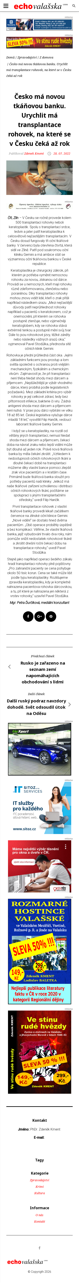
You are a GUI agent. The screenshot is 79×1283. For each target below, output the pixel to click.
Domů (10, 57)
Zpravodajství (27, 57)
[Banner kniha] (39, 951)
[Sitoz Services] (39, 808)
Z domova (46, 57)
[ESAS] (39, 749)
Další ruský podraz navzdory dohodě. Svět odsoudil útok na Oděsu (36, 707)
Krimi (40, 1187)
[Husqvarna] (39, 24)
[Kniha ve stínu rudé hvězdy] (39, 42)
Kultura (39, 1193)
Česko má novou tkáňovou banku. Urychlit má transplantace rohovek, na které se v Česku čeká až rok (38, 70)
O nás (39, 1215)
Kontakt (39, 1221)
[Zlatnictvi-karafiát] (39, 206)
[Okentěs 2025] (39, 866)
